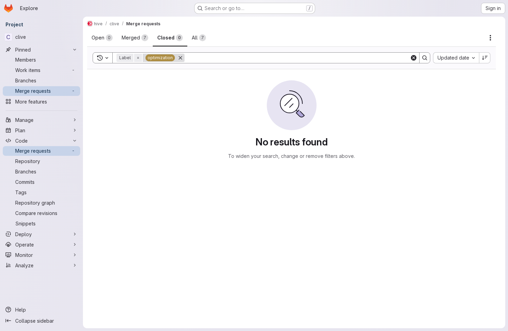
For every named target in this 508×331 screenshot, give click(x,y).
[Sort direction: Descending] (484, 57)
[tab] (102, 37)
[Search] (424, 57)
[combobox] (456, 57)
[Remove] (180, 58)
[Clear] (414, 58)
